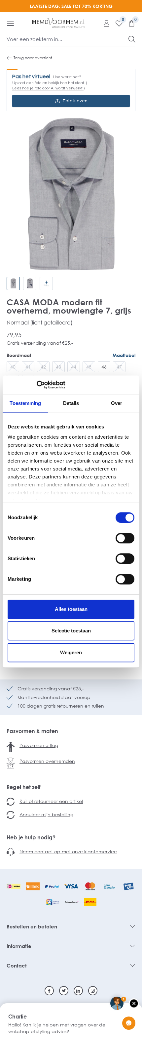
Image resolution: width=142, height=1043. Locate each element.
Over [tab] (116, 403)
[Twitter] (63, 990)
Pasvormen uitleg (38, 745)
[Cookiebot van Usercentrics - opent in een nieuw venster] (36, 384)
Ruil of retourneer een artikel (51, 801)
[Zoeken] (131, 39)
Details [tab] (71, 403)
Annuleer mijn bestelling (46, 814)
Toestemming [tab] (25, 403)
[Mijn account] (104, 23)
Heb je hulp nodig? (31, 837)
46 (104, 367)
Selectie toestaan (71, 630)
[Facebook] (49, 990)
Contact (17, 966)
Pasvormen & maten (32, 731)
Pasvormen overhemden (47, 761)
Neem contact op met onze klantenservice (68, 851)
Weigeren (71, 652)
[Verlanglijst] (116, 23)
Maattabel (124, 355)
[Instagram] (92, 990)
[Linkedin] (78, 990)
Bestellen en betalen (32, 926)
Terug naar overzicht (33, 57)
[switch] (125, 538)
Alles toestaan (71, 609)
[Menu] (10, 23)
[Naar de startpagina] (58, 23)
